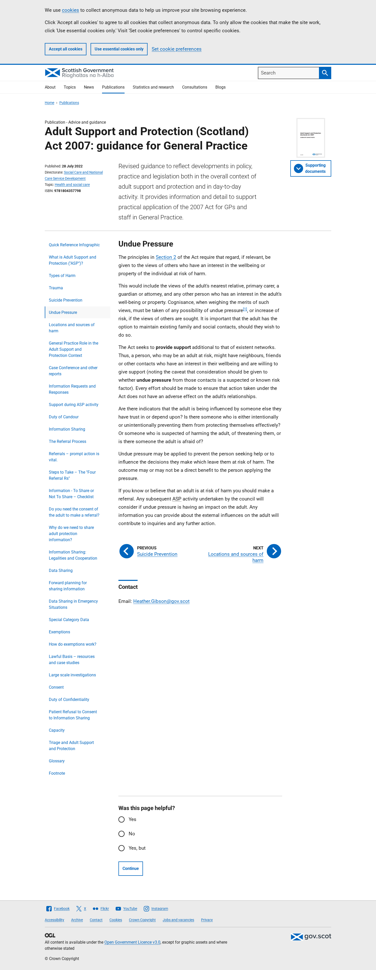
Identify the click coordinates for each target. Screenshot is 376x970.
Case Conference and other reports (73, 370)
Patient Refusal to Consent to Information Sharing (73, 714)
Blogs (220, 87)
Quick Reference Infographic (74, 244)
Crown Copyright (142, 920)
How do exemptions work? (72, 644)
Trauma (56, 287)
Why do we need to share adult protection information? (71, 533)
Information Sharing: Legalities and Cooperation (73, 555)
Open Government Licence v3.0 (132, 942)
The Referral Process (67, 441)
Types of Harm (62, 275)
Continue (131, 868)
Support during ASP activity (73, 404)
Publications (113, 87)
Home (49, 103)
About (50, 87)
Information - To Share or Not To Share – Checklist (71, 493)
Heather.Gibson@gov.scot (161, 601)
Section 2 (166, 257)
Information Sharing (67, 429)
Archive (77, 920)
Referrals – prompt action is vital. (74, 456)
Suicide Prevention (65, 300)
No (132, 834)
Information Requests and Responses (72, 389)
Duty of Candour (64, 416)
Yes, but (137, 848)
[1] (245, 309)
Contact (96, 920)
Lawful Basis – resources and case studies (72, 659)
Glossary (57, 761)
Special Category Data (69, 619)
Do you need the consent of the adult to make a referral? (74, 512)
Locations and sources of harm (72, 327)
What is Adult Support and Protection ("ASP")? (72, 260)
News (89, 87)
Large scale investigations (72, 675)
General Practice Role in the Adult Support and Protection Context (73, 349)
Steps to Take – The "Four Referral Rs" (72, 475)
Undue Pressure (63, 312)
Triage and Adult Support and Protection (71, 745)
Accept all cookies (65, 49)
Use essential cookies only (119, 49)
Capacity (57, 730)
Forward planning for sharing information (68, 585)
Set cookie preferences (177, 49)
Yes (132, 819)
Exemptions (59, 632)
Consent (56, 687)
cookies (70, 10)
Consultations (194, 87)
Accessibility (54, 920)
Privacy (207, 920)
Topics (70, 87)
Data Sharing (61, 570)
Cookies (115, 920)
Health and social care (72, 185)
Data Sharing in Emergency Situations (73, 604)
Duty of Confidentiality (69, 699)
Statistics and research (153, 87)
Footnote (57, 773)
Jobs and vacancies (178, 920)
